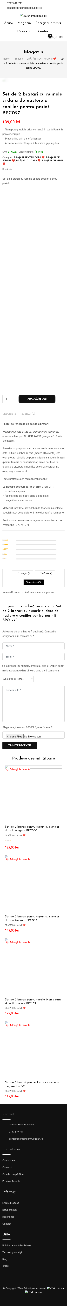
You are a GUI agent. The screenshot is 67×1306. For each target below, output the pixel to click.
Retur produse (10, 1209)
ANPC (5, 1266)
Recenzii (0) (27, 413)
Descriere (9, 413)
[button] (18, 769)
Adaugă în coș (37, 398)
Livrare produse (10, 1202)
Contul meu (8, 1160)
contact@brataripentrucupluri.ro (24, 7)
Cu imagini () (24, 573)
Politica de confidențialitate (16, 1245)
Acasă (8, 23)
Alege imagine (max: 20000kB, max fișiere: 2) (27, 727)
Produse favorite (11, 1181)
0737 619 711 (15, 3)
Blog (4, 1259)
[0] (46, 37)
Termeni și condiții (12, 1252)
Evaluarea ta (9, 678)
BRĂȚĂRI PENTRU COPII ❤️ (29, 157)
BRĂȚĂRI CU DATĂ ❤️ (28, 160)
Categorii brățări (48, 23)
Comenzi (7, 1167)
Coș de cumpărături (13, 1174)
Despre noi (25, 31)
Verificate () (46, 573)
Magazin (24, 23)
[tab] (9, 414)
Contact (44, 31)
